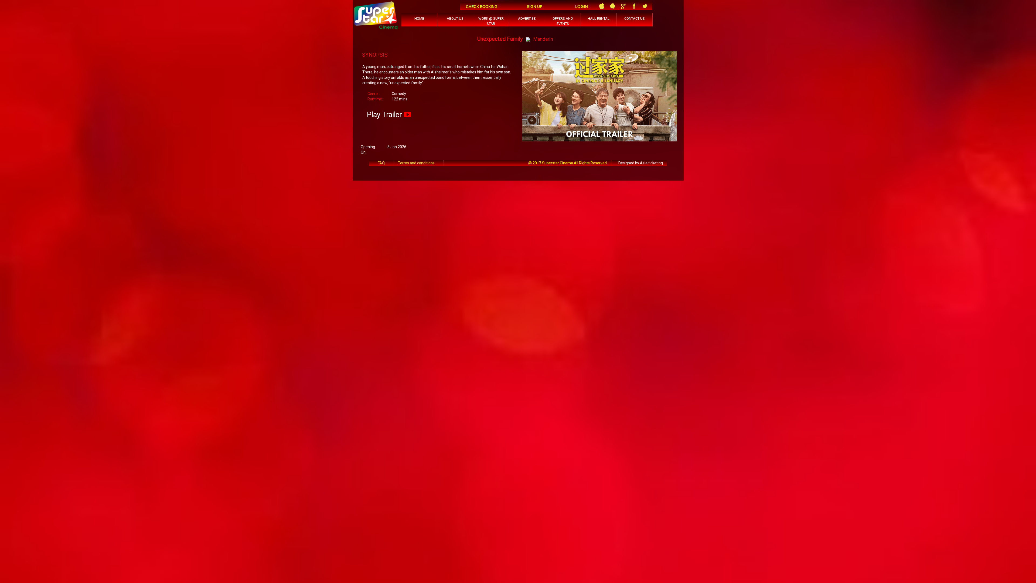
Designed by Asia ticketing (640, 163)
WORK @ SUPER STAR (491, 21)
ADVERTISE (527, 18)
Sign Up (534, 6)
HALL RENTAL (598, 18)
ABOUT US (455, 18)
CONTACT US (634, 18)
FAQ (381, 163)
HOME (419, 18)
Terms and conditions (416, 163)
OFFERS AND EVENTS (563, 21)
